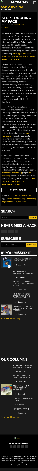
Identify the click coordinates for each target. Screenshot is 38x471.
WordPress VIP (23, 465)
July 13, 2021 (5, 25)
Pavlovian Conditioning (11, 172)
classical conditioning (16, 199)
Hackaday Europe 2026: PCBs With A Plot (23, 260)
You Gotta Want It (21, 409)
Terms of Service (10, 460)
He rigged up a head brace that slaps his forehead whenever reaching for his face (18, 56)
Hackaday (19, 2)
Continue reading (22, 190)
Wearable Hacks (24, 196)
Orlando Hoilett (18, 25)
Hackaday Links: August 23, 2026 (23, 400)
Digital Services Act (22, 460)
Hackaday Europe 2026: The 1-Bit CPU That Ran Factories (23, 308)
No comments (20, 265)
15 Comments (20, 278)
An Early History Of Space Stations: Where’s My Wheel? (23, 284)
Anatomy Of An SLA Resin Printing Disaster (23, 273)
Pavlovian (22, 202)
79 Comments (20, 382)
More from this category (10, 319)
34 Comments (20, 394)
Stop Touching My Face (16, 20)
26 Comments (20, 290)
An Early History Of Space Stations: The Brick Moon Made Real (22, 296)
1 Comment (19, 405)
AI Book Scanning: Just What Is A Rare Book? (23, 377)
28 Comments (20, 314)
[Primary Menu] (35, 2)
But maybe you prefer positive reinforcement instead (18, 181)
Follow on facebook (2, 231)
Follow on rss (12, 231)
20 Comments (20, 302)
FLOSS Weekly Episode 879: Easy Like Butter (22, 367)
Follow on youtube (9, 231)
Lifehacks (13, 196)
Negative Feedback (9, 202)
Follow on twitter (5, 231)
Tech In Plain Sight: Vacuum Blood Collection (21, 388)
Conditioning (31, 199)
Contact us (16, 231)
